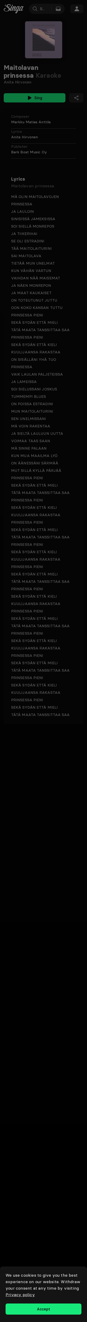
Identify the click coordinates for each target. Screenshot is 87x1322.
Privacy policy (20, 1294)
